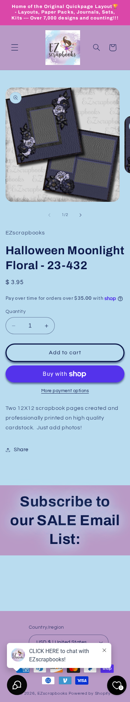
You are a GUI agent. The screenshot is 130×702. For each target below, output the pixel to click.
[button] (15, 48)
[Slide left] (49, 215)
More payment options (65, 391)
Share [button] (21, 449)
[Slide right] (80, 215)
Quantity (16, 311)
